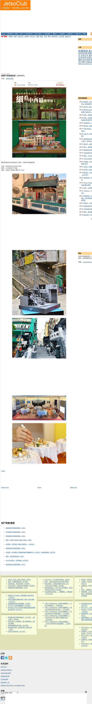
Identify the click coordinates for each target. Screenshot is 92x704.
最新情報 (10, 34)
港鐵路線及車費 (5, 676)
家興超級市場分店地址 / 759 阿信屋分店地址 (13, 685)
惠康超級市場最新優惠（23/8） (18, 588)
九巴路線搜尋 (4, 679)
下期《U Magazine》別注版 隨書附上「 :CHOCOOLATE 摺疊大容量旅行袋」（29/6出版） (57, 617)
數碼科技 (70, 34)
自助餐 (26, 36)
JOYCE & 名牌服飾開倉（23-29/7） (19, 605)
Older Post (73, 487)
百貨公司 (32, 36)
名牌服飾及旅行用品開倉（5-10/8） (19, 603)
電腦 (88, 62)
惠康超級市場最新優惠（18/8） (16, 548)
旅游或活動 (83, 53)
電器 (45, 36)
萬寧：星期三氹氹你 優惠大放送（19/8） (19, 540)
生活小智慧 (85, 64)
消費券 (11, 36)
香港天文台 (4, 667)
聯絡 (84, 34)
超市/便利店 (29, 34)
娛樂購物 (83, 51)
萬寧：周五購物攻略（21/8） (15, 556)
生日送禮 (61, 36)
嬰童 (49, 36)
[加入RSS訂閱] (10, 659)
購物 (16, 34)
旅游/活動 (47, 34)
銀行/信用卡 (38, 34)
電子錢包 (82, 62)
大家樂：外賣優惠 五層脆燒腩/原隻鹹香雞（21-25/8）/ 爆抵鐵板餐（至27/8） (31, 552)
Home (39, 487)
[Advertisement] (61, 16)
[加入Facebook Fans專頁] (2, 659)
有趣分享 (78, 34)
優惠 (2, 699)
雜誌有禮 (54, 36)
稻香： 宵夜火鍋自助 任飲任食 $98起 (57, 581)
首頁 (3, 34)
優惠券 (55, 34)
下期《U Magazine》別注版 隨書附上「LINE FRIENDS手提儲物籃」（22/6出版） (58, 624)
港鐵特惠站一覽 (5, 682)
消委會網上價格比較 (6, 670)
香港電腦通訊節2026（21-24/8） (18, 625)
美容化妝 (20, 36)
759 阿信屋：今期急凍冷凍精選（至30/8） (21, 586)
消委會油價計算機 (6, 673)
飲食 (21, 34)
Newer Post (5, 487)
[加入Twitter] (6, 659)
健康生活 (68, 36)
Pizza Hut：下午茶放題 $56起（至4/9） (57, 579)
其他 (84, 60)
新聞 (89, 60)
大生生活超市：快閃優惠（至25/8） (17, 560)
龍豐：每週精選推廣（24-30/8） (18, 581)
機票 (37, 36)
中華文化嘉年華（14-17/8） (17, 631)
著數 (4, 699)
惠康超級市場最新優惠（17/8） (16, 564)
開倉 (41, 36)
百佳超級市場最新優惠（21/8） (16, 532)
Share (3, 471)
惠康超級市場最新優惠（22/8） (16, 536)
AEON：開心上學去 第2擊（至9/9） (19, 579)
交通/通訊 (62, 34)
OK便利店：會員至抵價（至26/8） (19, 584)
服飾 (15, 36)
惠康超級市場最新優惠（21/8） (16, 528)
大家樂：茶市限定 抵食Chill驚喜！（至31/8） (20, 544)
